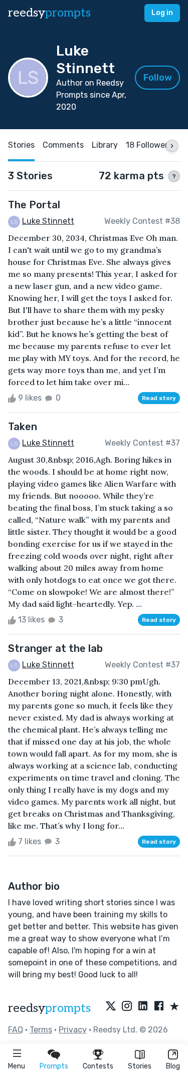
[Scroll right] (172, 146)
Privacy (73, 1029)
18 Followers (149, 145)
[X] (111, 1007)
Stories (139, 1066)
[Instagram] (127, 1007)
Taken (22, 427)
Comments (63, 145)
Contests (98, 1066)
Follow (157, 77)
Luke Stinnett (48, 221)
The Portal (34, 205)
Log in (162, 13)
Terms (41, 1029)
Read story (159, 398)
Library (105, 145)
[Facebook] (159, 1007)
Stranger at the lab (55, 648)
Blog (173, 1066)
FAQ (15, 1029)
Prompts (54, 1066)
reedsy (49, 13)
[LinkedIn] (143, 1007)
